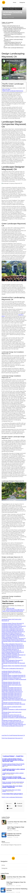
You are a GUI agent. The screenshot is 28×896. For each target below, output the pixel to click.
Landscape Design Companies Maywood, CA (14, 28)
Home (14, 2)
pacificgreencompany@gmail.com (15, 609)
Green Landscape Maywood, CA (12, 31)
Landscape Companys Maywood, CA (11, 650)
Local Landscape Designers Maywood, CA (13, 639)
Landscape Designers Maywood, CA (11, 697)
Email (11, 808)
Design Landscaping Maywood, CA (11, 25)
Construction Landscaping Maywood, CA (14, 32)
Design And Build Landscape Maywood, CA (13, 631)
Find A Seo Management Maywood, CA (12, 738)
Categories (22, 2)
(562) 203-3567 (6, 89)
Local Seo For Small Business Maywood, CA (13, 735)
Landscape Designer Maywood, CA (12, 30)
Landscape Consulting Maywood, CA (11, 702)
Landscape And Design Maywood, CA (12, 624)
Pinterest (20, 806)
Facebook (19, 803)
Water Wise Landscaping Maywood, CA (12, 644)
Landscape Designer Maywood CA (12, 8)
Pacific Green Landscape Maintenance (13, 27)
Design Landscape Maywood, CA (12, 43)
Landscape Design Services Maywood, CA (13, 716)
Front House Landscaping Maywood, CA (12, 725)
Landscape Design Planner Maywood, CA (13, 623)
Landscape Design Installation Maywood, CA (13, 654)
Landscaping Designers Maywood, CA (12, 627)
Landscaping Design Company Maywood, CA (14, 626)
